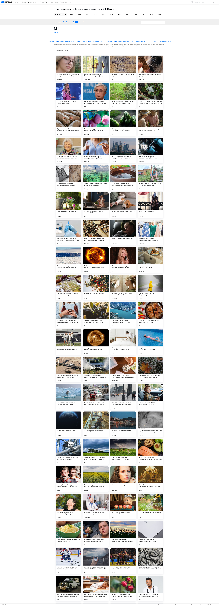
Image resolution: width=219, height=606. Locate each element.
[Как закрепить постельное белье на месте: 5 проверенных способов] (123, 342)
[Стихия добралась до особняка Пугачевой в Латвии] (68, 96)
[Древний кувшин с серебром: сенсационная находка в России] (150, 561)
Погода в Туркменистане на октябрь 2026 (120, 41)
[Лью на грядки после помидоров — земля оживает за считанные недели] (150, 506)
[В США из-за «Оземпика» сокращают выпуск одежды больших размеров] (150, 232)
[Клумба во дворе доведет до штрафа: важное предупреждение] (68, 205)
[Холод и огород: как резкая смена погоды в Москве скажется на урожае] (96, 479)
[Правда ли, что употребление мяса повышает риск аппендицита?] (150, 315)
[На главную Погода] (8, 2)
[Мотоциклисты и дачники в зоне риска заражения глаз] (150, 178)
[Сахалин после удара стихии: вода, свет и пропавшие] (123, 424)
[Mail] (2, 2)
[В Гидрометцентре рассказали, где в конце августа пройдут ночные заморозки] (150, 369)
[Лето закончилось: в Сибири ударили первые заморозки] (96, 315)
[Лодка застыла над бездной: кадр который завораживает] (96, 178)
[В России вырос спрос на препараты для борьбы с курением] (96, 150)
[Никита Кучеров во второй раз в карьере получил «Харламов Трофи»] (68, 561)
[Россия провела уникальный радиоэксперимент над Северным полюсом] (68, 397)
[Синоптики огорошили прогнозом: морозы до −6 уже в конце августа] (150, 205)
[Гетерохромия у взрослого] (123, 479)
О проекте (154, 604)
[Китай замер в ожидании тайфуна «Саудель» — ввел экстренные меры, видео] (150, 424)
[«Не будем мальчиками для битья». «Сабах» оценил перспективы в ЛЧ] (123, 561)
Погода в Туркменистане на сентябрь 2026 (90, 41)
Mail (3, 604)
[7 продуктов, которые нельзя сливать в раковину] (150, 260)
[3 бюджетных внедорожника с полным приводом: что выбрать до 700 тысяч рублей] (96, 369)
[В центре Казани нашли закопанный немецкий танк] (68, 178)
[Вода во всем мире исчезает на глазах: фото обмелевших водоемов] (68, 369)
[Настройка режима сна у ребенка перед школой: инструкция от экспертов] (96, 588)
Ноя (151, 14)
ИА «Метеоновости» (212, 604)
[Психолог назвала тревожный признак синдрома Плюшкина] (96, 232)
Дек (159, 14)
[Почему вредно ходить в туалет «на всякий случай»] (123, 287)
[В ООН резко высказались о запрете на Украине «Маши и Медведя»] (123, 506)
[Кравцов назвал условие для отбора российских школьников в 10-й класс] (68, 342)
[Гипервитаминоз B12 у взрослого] (123, 232)
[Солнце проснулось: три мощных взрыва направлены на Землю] (96, 342)
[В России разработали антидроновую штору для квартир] (150, 534)
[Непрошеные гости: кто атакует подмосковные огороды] (150, 123)
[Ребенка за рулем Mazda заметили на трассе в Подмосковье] (150, 397)
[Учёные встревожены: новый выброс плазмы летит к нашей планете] (96, 260)
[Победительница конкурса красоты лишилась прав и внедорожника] (123, 260)
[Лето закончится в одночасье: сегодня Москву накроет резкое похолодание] (123, 150)
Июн (111, 14)
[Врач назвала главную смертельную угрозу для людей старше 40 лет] (150, 452)
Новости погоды (141, 41)
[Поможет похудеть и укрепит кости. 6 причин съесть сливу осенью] (96, 123)
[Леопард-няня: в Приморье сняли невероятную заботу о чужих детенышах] (123, 96)
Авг (127, 14)
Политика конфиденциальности (166, 604)
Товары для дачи (165, 41)
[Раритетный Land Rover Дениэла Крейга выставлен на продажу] (68, 588)
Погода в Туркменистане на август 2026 (61, 41)
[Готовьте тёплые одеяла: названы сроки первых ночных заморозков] (150, 96)
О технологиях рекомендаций (182, 604)
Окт (143, 14)
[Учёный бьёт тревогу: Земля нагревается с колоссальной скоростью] (68, 424)
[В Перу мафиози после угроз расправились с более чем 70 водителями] (96, 397)
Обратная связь (195, 604)
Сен (135, 14)
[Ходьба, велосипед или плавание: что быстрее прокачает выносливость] (150, 342)
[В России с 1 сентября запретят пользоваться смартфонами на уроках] (68, 315)
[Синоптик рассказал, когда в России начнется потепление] (123, 397)
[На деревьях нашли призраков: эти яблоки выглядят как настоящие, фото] (68, 287)
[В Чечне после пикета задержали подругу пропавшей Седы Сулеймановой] (68, 68)
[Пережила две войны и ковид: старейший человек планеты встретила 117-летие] (68, 150)
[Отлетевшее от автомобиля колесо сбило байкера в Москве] (96, 424)
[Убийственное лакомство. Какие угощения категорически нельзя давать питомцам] (150, 68)
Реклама (14, 604)
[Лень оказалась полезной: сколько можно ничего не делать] (123, 205)
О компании (8, 604)
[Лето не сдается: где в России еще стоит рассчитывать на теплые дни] (96, 452)
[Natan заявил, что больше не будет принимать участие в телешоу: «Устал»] (150, 588)
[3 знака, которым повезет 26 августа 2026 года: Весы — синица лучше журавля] (96, 205)
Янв (71, 14)
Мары (56, 32)
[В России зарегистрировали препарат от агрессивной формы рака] (68, 232)
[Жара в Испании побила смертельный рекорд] (68, 506)
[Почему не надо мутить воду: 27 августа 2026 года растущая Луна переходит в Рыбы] (96, 561)
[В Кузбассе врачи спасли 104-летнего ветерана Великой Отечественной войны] (96, 506)
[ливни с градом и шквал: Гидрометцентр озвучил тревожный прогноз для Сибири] (150, 287)
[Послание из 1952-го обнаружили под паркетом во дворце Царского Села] (123, 68)
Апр (95, 14)
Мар (87, 14)
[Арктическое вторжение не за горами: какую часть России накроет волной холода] (68, 260)
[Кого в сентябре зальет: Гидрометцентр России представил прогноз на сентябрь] (123, 452)
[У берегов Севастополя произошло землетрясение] (123, 315)
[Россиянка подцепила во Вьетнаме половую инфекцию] (96, 68)
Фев (79, 14)
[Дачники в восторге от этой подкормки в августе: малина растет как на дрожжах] (123, 588)
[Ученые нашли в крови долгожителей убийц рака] (150, 150)
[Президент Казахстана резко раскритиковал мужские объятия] (96, 96)
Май (103, 14)
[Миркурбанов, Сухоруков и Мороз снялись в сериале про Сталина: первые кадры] (68, 479)
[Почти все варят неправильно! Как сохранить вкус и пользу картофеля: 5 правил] (68, 534)
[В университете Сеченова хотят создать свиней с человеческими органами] (68, 123)
